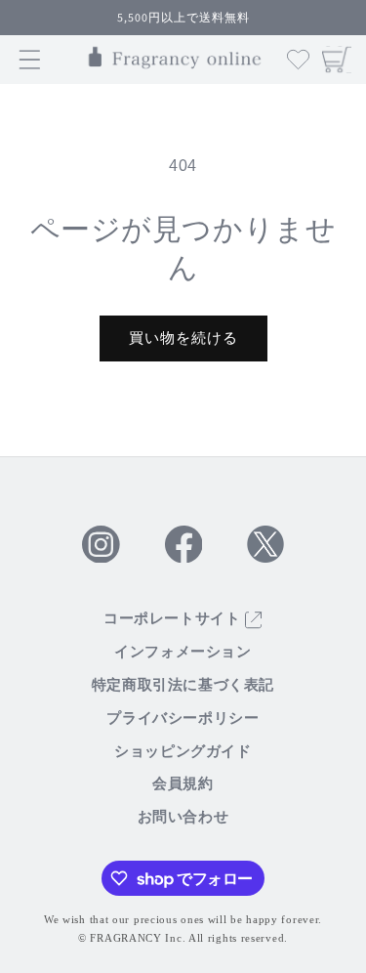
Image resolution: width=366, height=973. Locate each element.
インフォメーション (182, 651)
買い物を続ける (183, 337)
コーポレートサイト (174, 618)
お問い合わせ (183, 817)
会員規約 (182, 783)
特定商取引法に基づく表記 (183, 685)
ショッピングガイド (182, 751)
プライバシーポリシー (182, 718)
